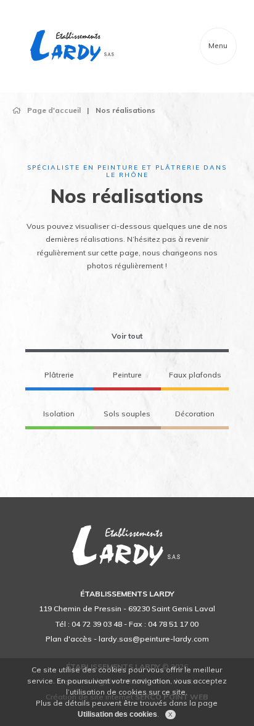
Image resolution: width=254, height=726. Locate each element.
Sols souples (127, 413)
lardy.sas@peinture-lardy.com (154, 638)
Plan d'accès (69, 638)
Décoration (195, 413)
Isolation (59, 413)
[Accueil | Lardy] (72, 46)
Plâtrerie (59, 374)
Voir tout (127, 335)
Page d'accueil (54, 110)
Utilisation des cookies (117, 714)
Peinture (127, 374)
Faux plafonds (195, 374)
